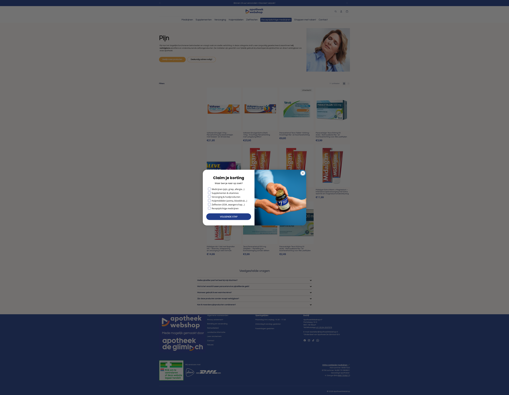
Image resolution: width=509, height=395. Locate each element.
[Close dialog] (302, 173)
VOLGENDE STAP (228, 216)
